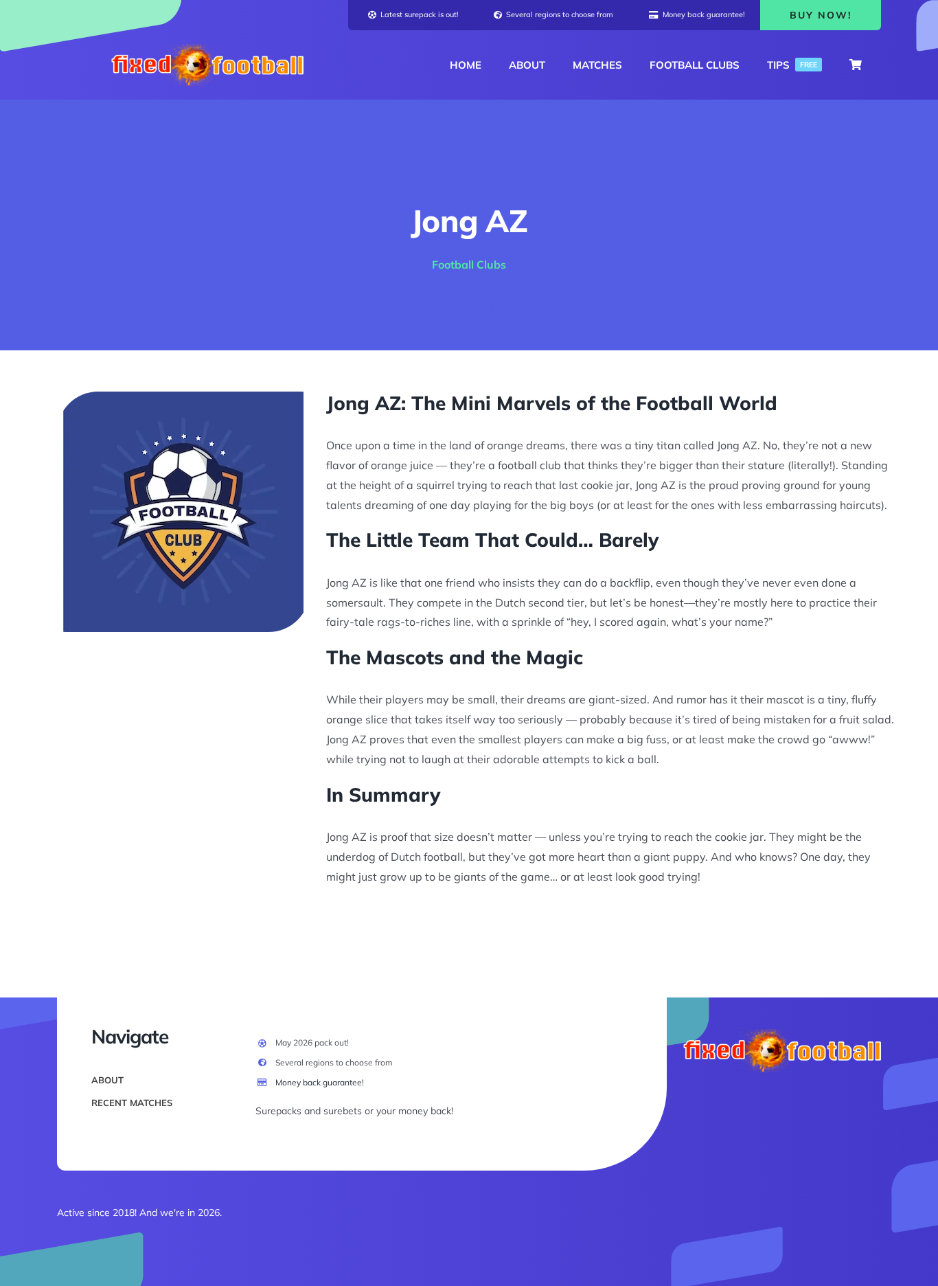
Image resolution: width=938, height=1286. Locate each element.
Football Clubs (469, 264)
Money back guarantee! (319, 1082)
